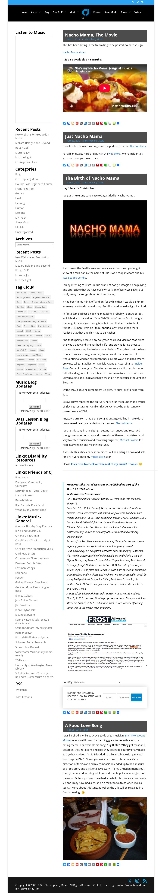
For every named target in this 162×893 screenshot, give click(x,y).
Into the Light (23, 157)
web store (114, 153)
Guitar (37, 331)
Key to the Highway (25, 345)
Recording (41, 359)
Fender (19, 577)
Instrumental (22, 340)
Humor (19, 208)
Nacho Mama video (74, 52)
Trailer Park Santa (24, 374)
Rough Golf (22, 147)
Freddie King (29, 326)
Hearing (20, 203)
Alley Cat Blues (36, 292)
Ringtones (32, 364)
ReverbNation (23, 500)
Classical (33, 311)
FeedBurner (42, 411)
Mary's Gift (21, 350)
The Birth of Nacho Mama (92, 178)
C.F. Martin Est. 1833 (27, 535)
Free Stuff (57, 12)
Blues (29, 307)
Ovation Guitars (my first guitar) (34, 628)
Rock (41, 364)
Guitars (19, 193)
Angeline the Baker (41, 297)
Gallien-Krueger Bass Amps (31, 582)
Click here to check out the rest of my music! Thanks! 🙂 (106, 464)
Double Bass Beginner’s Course (34, 184)
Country (67, 682)
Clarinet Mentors (25, 553)
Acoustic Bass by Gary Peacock (33, 526)
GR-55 (28, 331)
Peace (31, 359)
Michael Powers (129, 440)
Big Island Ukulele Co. (28, 531)
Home (24, 12)
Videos (137, 12)
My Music (21, 689)
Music (72, 12)
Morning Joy (22, 152)
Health (19, 198)
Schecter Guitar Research (30, 642)
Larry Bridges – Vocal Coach (31, 490)
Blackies (20, 307)
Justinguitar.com (25, 614)
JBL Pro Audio (23, 605)
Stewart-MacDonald (27, 647)
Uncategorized (24, 232)
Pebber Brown (23, 632)
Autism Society (24, 465)
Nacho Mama (138, 146)
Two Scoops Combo (74, 277)
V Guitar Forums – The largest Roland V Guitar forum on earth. (34, 675)
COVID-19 (44, 311)
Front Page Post (24, 188)
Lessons (20, 212)
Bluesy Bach (40, 307)
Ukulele (19, 227)
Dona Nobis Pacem (25, 316)
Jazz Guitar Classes (26, 600)
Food (19, 326)
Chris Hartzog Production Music (34, 549)
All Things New (23, 297)
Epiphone (21, 573)
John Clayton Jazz (25, 610)
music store (98, 457)
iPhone (34, 340)
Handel (38, 335)
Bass (26, 302)
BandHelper (22, 477)
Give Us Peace (44, 326)
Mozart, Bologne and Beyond (32, 143)
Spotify (43, 369)
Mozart (32, 350)
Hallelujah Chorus (24, 335)
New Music (36, 355)
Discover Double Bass (28, 563)
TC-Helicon (21, 660)
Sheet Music (110, 12)
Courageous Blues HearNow (32, 558)
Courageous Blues (26, 162)
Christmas (21, 311)
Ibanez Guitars (24, 595)
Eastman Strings (25, 568)
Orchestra (21, 359)
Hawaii (48, 335)
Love (39, 345)
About (34, 12)
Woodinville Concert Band (30, 510)
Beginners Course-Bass (42, 302)
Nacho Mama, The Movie (91, 35)
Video (47, 374)
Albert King (21, 292)
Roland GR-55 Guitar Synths (31, 637)
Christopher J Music (92, 39)
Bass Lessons (24, 697)
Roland (20, 369)
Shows (124, 12)
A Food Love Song (83, 725)
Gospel (20, 331)
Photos (96, 12)
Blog (46, 12)
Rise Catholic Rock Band (29, 505)
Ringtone (20, 364)
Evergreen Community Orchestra (31, 321)
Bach (19, 302)
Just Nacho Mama (84, 136)
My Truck (20, 217)
